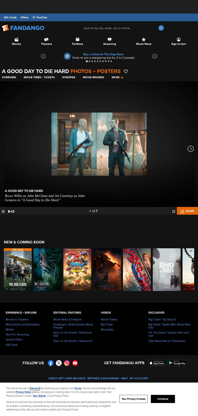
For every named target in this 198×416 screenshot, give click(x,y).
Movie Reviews (93, 77)
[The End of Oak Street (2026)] (167, 269)
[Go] (161, 28)
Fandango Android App (177, 363)
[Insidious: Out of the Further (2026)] (47, 269)
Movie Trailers (109, 319)
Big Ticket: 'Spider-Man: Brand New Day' (169, 325)
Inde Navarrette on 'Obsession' (167, 341)
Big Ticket (107, 324)
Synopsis (68, 77)
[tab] (87, 61)
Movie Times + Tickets (39, 77)
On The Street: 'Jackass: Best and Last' (168, 334)
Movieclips (107, 329)
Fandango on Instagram (67, 363)
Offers (24, 17)
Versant (35, 388)
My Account (139, 378)
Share (189, 211)
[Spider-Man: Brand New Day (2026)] (137, 269)
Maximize (173, 211)
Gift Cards (10, 17)
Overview (9, 77)
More (115, 77)
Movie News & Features (67, 319)
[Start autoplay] (11, 211)
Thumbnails (3, 211)
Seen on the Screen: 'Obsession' (73, 341)
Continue (163, 399)
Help (124, 378)
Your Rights (39, 396)
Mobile (10, 329)
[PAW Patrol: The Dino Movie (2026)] (77, 269)
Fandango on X (59, 363)
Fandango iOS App (157, 363)
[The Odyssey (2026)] (107, 269)
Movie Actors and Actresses (22, 324)
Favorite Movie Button (126, 71)
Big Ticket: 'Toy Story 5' (162, 319)
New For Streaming (17, 334)
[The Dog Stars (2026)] (18, 269)
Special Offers (14, 339)
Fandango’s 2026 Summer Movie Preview (73, 325)
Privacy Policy (23, 392)
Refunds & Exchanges (103, 378)
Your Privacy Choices (134, 399)
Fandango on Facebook (51, 363)
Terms (77, 388)
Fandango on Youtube (75, 363)
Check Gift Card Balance (66, 378)
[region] (99, 399)
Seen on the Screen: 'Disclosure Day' (72, 334)
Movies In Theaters (17, 319)
